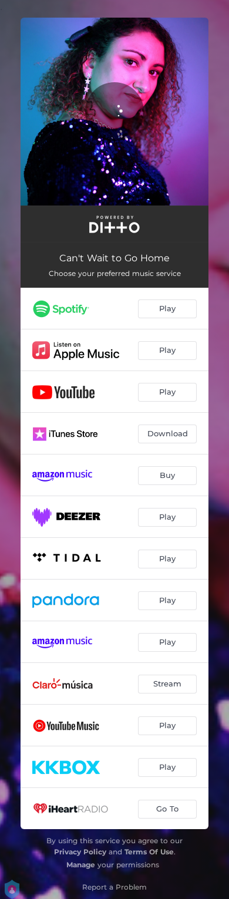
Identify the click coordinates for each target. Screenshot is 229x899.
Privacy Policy (80, 851)
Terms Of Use (149, 851)
